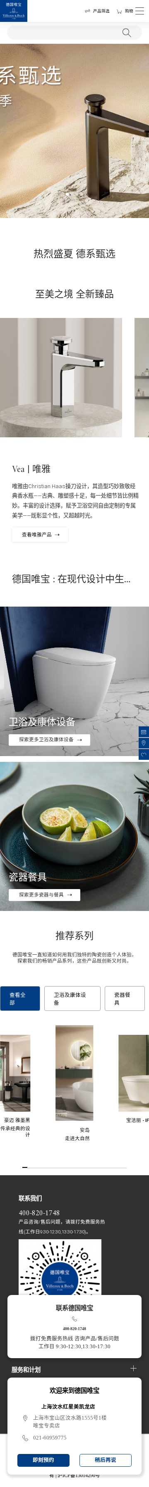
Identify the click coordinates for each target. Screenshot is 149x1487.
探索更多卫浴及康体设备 (46, 739)
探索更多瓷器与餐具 (41, 895)
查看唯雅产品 (37, 535)
